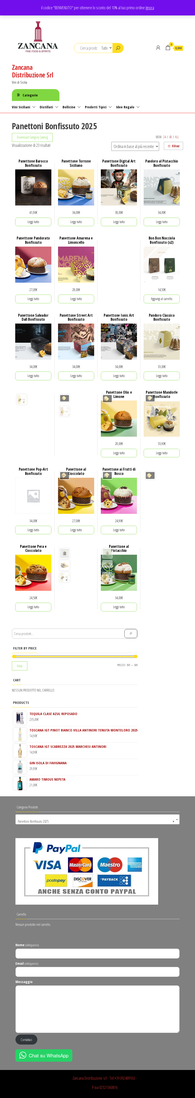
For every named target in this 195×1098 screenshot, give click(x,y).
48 (170, 137)
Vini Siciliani (21, 107)
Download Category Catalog (32, 137)
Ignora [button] (150, 7)
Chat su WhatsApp (48, 1055)
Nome (27, 944)
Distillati (46, 107)
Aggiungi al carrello (161, 298)
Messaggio (24, 981)
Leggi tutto (33, 222)
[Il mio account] (158, 47)
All (177, 137)
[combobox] (97, 819)
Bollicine (69, 107)
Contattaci (26, 1039)
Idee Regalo (125, 107)
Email (26, 963)
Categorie (30, 95)
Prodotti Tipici (96, 107)
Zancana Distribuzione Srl (32, 71)
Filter (176, 146)
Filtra (19, 666)
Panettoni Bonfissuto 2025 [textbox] (96, 821)
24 (164, 137)
